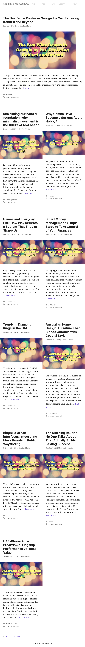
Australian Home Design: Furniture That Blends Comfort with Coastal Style (63, 330)
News (75, 4)
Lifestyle (63, 4)
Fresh (50, 522)
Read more (28, 88)
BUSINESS (52, 305)
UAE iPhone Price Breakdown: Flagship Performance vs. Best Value (19, 546)
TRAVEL (9, 94)
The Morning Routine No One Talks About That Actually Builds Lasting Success (61, 438)
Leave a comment (12, 97)
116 (13, 636)
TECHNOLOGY (11, 624)
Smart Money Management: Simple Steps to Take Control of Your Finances (62, 224)
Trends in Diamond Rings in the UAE (17, 326)
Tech (44, 4)
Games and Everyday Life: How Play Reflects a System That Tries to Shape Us (20, 224)
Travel (52, 4)
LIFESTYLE (10, 302)
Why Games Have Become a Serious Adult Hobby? (64, 117)
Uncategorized (11, 200)
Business (34, 4)
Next (19, 636)
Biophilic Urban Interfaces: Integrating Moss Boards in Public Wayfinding (20, 438)
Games (51, 196)
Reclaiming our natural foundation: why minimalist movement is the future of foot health (21, 119)
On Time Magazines (16, 4)
